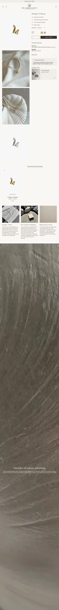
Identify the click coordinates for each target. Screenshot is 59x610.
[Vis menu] (2, 6)
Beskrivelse (34, 54)
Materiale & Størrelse (37, 43)
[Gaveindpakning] (36, 74)
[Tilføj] (54, 77)
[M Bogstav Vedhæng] (12, 182)
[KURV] (56, 6)
